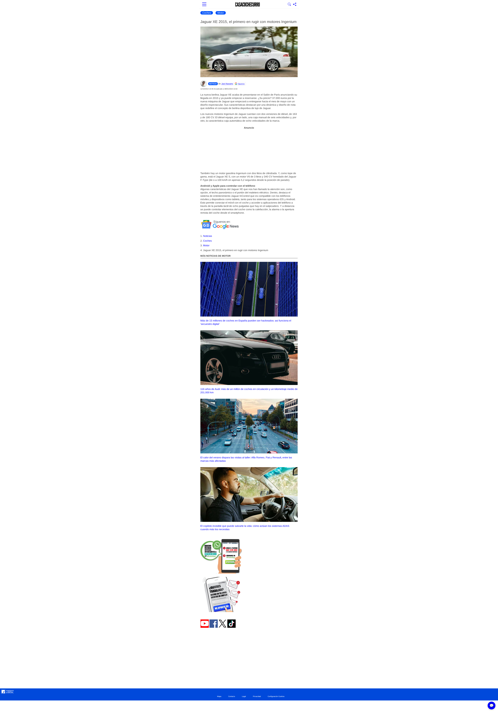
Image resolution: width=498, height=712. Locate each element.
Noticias (207, 236)
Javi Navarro (227, 84)
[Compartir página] (294, 4)
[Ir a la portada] (247, 4)
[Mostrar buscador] (289, 4)
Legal (244, 696)
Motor (220, 12)
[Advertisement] (249, 149)
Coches (206, 12)
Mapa (219, 696)
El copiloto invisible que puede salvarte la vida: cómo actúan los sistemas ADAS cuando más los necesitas (244, 528)
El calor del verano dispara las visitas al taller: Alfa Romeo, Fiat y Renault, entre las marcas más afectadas (246, 459)
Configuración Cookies (276, 696)
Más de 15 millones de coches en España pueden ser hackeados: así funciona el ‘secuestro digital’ (245, 322)
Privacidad (257, 696)
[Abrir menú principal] (204, 4)
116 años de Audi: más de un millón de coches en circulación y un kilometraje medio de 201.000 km (249, 391)
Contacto (231, 696)
